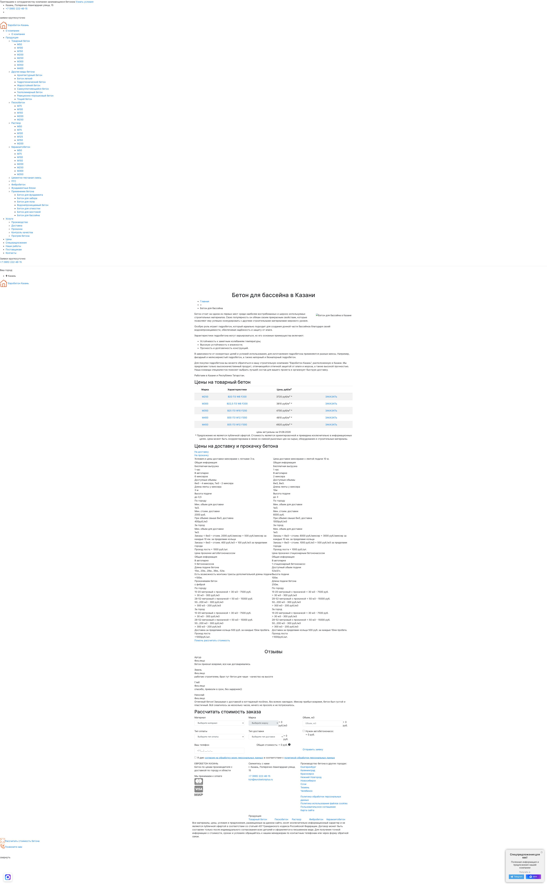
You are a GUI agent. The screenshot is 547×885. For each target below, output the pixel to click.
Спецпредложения (16, 242)
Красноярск (307, 773)
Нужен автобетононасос (319, 731)
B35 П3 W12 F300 (237, 424)
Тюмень (305, 787)
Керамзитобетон (20, 146)
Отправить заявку (313, 749)
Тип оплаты (200, 731)
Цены (9, 239)
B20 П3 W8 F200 (237, 396)
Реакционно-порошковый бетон (35, 95)
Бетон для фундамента (30, 194)
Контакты (11, 252)
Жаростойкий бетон (28, 85)
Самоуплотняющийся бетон (33, 88)
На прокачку (201, 455)
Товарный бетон (20, 40)
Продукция (12, 37)
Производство (19, 222)
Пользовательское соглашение (318, 806)
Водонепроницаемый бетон (32, 205)
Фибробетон (18, 184)
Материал (200, 717)
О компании (12, 30)
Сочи (303, 784)
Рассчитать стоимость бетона (22, 841)
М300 (20, 61)
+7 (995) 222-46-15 (16, 8)
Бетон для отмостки (28, 208)
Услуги (9, 218)
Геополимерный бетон (29, 92)
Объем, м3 (308, 717)
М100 (20, 47)
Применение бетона (22, 191)
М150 (20, 51)
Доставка (16, 225)
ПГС (13, 181)
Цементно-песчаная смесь (26, 177)
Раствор (16, 123)
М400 (20, 68)
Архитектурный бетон (29, 75)
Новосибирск (308, 780)
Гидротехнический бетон (31, 81)
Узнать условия (84, 1)
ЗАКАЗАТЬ (331, 396)
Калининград (308, 770)
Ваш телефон (201, 744)
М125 (20, 136)
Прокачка (16, 229)
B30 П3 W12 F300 (237, 417)
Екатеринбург (308, 766)
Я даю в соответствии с (266, 757)
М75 (19, 105)
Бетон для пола (26, 201)
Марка (252, 717)
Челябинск (307, 790)
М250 (20, 58)
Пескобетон (18, 102)
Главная (204, 301)
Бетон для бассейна (28, 215)
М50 (19, 44)
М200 (20, 54)
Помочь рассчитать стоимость (212, 640)
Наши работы (13, 246)
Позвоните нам (13, 846)
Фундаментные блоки (23, 187)
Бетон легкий (24, 78)
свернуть (5, 857)
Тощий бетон (24, 99)
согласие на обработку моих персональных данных (234, 757)
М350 (20, 64)
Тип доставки (256, 731)
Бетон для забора (27, 198)
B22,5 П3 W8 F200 (237, 403)
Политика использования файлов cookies (324, 803)
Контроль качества (22, 232)
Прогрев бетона (20, 235)
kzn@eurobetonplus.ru (261, 779)
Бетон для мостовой (29, 211)
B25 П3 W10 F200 (237, 410)
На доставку (201, 451)
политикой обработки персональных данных (309, 757)
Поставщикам (14, 249)
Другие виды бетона (23, 71)
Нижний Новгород (311, 777)
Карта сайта (307, 810)
